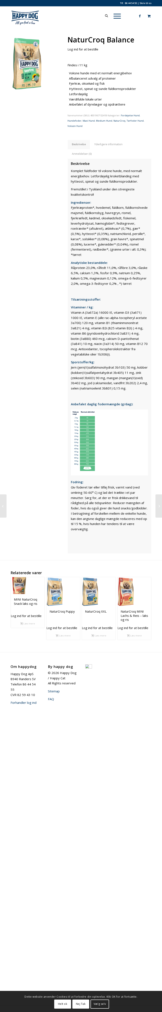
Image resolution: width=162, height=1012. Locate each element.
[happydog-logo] (31, 15)
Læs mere (29, 623)
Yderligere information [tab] (108, 144)
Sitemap (54, 691)
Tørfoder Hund (135, 120)
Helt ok (62, 1004)
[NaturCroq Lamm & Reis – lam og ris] (3, 506)
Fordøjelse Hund (130, 115)
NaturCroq (119, 120)
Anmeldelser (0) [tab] (82, 154)
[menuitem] (116, 15)
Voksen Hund (75, 126)
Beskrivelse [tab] (79, 144)
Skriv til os (145, 3)
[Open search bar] (106, 15)
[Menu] (115, 15)
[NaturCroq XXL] (158, 506)
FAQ (51, 699)
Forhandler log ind (23, 702)
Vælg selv (100, 1004)
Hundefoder (74, 120)
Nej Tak (81, 1004)
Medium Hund (104, 120)
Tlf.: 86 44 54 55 (128, 3)
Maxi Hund (89, 120)
